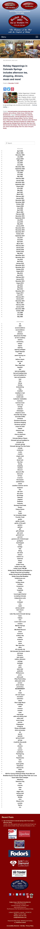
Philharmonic (20, 673)
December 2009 (20, 309)
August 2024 (20, 159)
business (20, 401)
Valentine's (20, 779)
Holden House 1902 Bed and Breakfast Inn (20, 570)
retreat (20, 700)
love (20, 620)
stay (20, 744)
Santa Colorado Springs (12, 126)
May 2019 (20, 224)
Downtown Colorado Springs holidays (13, 118)
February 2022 (20, 178)
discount (20, 470)
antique (20, 343)
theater (20, 756)
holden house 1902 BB (20, 568)
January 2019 (20, 226)
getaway (20, 527)
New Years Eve (20, 645)
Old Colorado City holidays (10, 125)
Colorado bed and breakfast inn (20, 440)
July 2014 (20, 259)
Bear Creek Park (20, 365)
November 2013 (20, 267)
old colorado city (20, 649)
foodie (20, 513)
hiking (20, 551)
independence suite (20, 598)
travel (20, 762)
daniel (20, 458)
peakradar (20, 671)
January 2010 (20, 307)
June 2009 (20, 314)
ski (20, 732)
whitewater (20, 795)
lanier (20, 616)
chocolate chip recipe (20, 414)
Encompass (20, 480)
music (20, 641)
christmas (5, 113)
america (20, 339)
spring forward (20, 738)
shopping (20, 726)
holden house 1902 (20, 566)
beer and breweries (20, 377)
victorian (20, 785)
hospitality (20, 590)
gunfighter (20, 541)
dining (20, 464)
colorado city (20, 442)
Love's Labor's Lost (20, 622)
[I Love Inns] (24, 834)
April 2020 (20, 210)
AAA (20, 326)
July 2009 (20, 312)
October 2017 (20, 234)
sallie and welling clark (20, 716)
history (20, 560)
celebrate (20, 409)
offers (20, 647)
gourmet (20, 537)
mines (20, 631)
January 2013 (20, 279)
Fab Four (25, 118)
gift (20, 529)
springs (20, 740)
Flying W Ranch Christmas (14, 120)
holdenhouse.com (20, 578)
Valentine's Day (20, 781)
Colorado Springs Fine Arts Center (24, 116)
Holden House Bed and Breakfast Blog (20, 574)
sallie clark (20, 718)
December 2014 (20, 255)
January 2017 (20, 247)
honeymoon (20, 586)
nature (20, 643)
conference (20, 450)
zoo (20, 807)
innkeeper (20, 602)
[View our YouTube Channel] (27, 894)
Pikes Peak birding (20, 679)
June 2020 (20, 208)
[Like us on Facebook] (10, 894)
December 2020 (20, 200)
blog (32, 111)
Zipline (20, 805)
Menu (3, 36)
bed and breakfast (13, 111)
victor (20, 783)
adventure (20, 334)
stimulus (20, 746)
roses (20, 712)
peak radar (20, 669)
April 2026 (20, 151)
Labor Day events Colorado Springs (20, 614)
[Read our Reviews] (13, 894)
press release (20, 685)
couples (20, 454)
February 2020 (20, 214)
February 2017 (20, 245)
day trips (20, 462)
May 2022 (20, 176)
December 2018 (20, 228)
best (20, 379)
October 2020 (20, 204)
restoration (20, 698)
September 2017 (20, 236)
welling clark (20, 793)
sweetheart (20, 752)
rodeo (20, 706)
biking (20, 383)
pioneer (20, 683)
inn (20, 600)
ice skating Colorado (20, 596)
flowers (20, 507)
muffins (20, 637)
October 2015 (20, 251)
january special (20, 608)
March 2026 (20, 153)
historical (20, 558)
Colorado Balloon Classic (20, 438)
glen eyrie (20, 533)
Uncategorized (20, 771)
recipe (20, 693)
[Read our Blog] (24, 894)
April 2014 (20, 261)
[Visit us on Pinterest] (28, 896)
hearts (20, 545)
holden (20, 562)
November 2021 (20, 182)
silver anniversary (20, 730)
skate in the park (29, 126)
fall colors (20, 493)
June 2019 (20, 222)
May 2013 (20, 273)
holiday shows (20, 582)
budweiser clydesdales (20, 399)
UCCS (20, 769)
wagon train (20, 791)
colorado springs (20, 444)
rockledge (20, 704)
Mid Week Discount (20, 629)
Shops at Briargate (20, 728)
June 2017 (20, 239)
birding (20, 385)
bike (20, 381)
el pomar (20, 478)
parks (20, 667)
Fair (20, 489)
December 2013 (20, 265)
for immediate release (20, 515)
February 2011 (20, 297)
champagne (20, 411)
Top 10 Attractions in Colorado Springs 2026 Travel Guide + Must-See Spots (19, 821)
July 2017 (20, 238)
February (20, 497)
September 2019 (20, 218)
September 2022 (20, 169)
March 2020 (20, 212)
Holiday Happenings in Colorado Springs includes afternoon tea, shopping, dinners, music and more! (15, 72)
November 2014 (20, 257)
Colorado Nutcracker (8, 116)
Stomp (5, 128)
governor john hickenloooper (20, 539)
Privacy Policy (29, 926)
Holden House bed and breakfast (20, 572)
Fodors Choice (20, 509)
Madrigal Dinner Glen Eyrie (19, 123)
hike (20, 549)
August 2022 (20, 170)
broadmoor (20, 395)
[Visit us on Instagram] (31, 896)
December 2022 (20, 167)
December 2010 (20, 301)
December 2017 (20, 232)
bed (20, 369)
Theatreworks (20, 758)
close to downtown (20, 434)
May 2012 (20, 287)
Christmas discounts (20, 420)
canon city (20, 405)
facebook (20, 487)
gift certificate (12, 113)
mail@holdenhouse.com (20, 917)
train (20, 760)
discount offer (20, 472)
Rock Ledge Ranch (20, 702)
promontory (20, 687)
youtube (20, 803)
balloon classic (20, 359)
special (20, 734)
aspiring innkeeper (20, 349)
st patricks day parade (20, 742)
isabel (20, 606)
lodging (20, 618)
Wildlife (20, 797)
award (20, 353)
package (20, 661)
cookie (20, 452)
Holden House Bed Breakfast (20, 576)
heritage (20, 547)
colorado (20, 436)
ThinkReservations (21, 922)
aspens (20, 345)
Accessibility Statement (13, 926)
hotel (20, 592)
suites (20, 748)
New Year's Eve (31, 123)
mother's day (20, 635)
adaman (20, 332)
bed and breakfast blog (24, 111)
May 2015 (20, 253)
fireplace (20, 499)
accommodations (20, 328)
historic (20, 554)
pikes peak (20, 677)
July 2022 (20, 172)
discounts (20, 474)
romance (20, 708)
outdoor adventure (20, 659)
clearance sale (20, 430)
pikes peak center (20, 681)
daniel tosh (20, 460)
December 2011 (20, 291)
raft (20, 690)
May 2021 (20, 190)
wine (20, 799)
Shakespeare (20, 724)
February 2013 (20, 277)
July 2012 (20, 285)
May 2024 (20, 161)
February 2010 (20, 305)
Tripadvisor (20, 765)
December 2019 (20, 216)
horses (20, 588)
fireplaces (20, 501)
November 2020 (20, 202)
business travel (20, 403)
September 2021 (20, 184)
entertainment (20, 481)
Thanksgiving (20, 754)
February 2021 (20, 196)
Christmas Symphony (21, 115)
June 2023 (20, 165)
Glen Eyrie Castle (26, 120)
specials (20, 736)
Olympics (20, 655)
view (20, 789)
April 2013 (20, 275)
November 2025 (20, 155)
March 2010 (20, 303)
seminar (20, 722)
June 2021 (20, 188)
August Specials (20, 351)
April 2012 (20, 289)
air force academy (20, 338)
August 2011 (20, 293)
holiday (20, 580)
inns (20, 604)
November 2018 (20, 230)
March (20, 627)
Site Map (22, 926)
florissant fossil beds (20, 505)
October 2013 (20, 269)
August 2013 (20, 271)
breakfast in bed (20, 393)
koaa (20, 612)
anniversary (20, 341)
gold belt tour (20, 535)
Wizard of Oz (20, 801)
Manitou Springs (20, 625)
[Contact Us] (20, 894)
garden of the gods (20, 523)
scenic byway (20, 720)
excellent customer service (20, 485)
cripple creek (20, 456)
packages (20, 663)
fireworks (20, 503)
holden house (20, 564)
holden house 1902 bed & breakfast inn (16, 121)
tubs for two (20, 767)
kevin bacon (20, 610)
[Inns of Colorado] (19, 844)
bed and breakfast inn (20, 375)
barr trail (20, 361)
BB (20, 363)
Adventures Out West (20, 336)
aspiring (20, 347)
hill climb (20, 553)
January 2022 (20, 180)
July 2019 (20, 220)
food (20, 511)
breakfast (20, 391)
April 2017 (20, 241)
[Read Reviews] (32, 894)
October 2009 (20, 311)
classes (20, 428)
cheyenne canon (20, 412)
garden (20, 519)
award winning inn (20, 355)
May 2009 (20, 316)
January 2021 (20, 198)
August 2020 (20, 206)
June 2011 (20, 295)
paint (20, 665)
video (20, 787)
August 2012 (20, 283)
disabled (20, 468)
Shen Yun (21, 126)
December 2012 (20, 281)
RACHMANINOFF (20, 689)
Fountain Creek (20, 517)
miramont (20, 633)
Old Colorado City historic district (20, 651)
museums (20, 639)
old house (20, 653)
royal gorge (20, 714)
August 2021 (20, 186)
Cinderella (30, 115)
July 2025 (20, 157)
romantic (20, 710)
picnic (20, 675)
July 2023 (20, 163)
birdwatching (20, 387)
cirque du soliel (20, 426)
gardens (20, 525)
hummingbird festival (20, 594)
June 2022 (20, 174)
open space (20, 657)
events (20, 483)
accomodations (20, 330)
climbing (20, 432)
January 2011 (20, 299)
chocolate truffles (20, 416)
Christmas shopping (20, 422)
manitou (20, 623)
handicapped (20, 543)
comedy (20, 448)
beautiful (20, 367)
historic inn (20, 556)
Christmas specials (20, 424)
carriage (20, 407)
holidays (20, 584)
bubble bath (20, 397)
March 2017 (20, 244)
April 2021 (20, 192)
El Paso (20, 476)
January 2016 (20, 249)
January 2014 (20, 263)
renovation (20, 696)
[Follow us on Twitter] (17, 894)
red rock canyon (20, 695)
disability (20, 466)
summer (20, 750)
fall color (20, 491)
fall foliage (20, 495)
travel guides (20, 764)
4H (20, 324)
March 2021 (20, 194)
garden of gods (20, 521)
